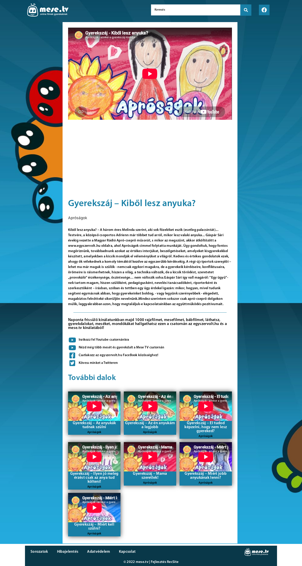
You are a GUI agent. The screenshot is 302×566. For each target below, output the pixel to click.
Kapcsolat (127, 552)
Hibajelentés (67, 552)
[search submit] (245, 10)
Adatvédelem (98, 552)
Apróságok (77, 218)
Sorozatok (39, 552)
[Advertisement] (30, 97)
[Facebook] (264, 10)
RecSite (172, 562)
